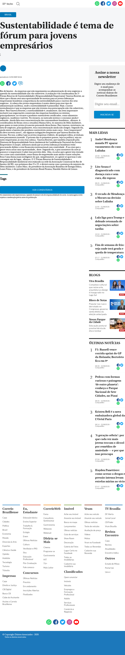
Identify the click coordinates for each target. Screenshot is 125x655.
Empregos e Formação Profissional (69, 592)
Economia (6, 534)
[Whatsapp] (2, 84)
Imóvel (69, 509)
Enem (25, 536)
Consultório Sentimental (48, 519)
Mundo (5, 538)
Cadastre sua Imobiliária (70, 565)
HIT (45, 559)
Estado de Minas (112, 564)
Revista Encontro (112, 533)
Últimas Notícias (30, 540)
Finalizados (28, 594)
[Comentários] (20, 84)
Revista (108, 545)
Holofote (6, 558)
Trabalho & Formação (27, 527)
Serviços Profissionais (69, 603)
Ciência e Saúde (9, 550)
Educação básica (30, 517)
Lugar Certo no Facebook (70, 551)
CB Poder (109, 522)
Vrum (88, 509)
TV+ (45, 563)
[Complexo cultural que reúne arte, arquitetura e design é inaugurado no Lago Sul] (117, 285)
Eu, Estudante (30, 510)
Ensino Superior (30, 521)
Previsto (26, 582)
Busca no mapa (70, 522)
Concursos (30, 573)
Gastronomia (49, 525)
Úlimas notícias (70, 530)
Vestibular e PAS (30, 548)
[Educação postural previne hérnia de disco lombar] (117, 324)
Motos (87, 538)
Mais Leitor (48, 567)
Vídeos (87, 534)
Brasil (4, 530)
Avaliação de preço (92, 530)
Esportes (6, 546)
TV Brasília (112, 509)
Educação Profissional (28, 557)
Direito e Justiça (9, 585)
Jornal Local (110, 518)
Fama (45, 514)
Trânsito (6, 570)
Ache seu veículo (91, 514)
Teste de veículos (91, 526)
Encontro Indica (112, 553)
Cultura (26, 544)
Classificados (73, 572)
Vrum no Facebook (92, 542)
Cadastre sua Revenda (90, 551)
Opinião (5, 554)
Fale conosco (28, 567)
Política (5, 526)
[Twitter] (14, 84)
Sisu (25, 552)
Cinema (46, 547)
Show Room (69, 538)
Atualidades (110, 549)
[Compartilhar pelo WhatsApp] (118, 159)
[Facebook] (103, 5)
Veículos (67, 585)
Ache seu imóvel (71, 514)
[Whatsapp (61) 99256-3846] (97, 5)
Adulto (67, 598)
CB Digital (6, 589)
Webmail (47, 533)
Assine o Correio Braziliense (9, 602)
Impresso (9, 576)
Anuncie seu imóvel (72, 518)
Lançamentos (70, 526)
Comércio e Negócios (69, 610)
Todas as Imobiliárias (69, 558)
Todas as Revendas (92, 546)
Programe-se (49, 551)
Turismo (5, 566)
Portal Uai (109, 568)
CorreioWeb (52, 509)
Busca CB (6, 593)
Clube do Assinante (10, 597)
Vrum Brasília (111, 526)
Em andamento (29, 586)
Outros (110, 558)
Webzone (47, 529)
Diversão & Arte (9, 542)
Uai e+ (108, 572)
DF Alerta (109, 514)
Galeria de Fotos (71, 546)
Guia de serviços (71, 534)
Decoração (68, 542)
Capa (4, 517)
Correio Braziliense (10, 510)
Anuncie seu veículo (93, 518)
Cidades (5, 521)
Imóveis (67, 581)
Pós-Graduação (30, 563)
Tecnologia (7, 562)
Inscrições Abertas (31, 590)
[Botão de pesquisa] (17, 3)
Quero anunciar (70, 577)
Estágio (26, 532)
